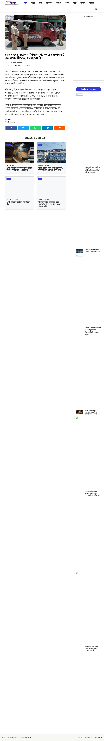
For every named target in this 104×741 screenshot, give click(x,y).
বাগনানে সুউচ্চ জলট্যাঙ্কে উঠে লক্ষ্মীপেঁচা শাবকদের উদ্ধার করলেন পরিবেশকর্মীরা (50, 204)
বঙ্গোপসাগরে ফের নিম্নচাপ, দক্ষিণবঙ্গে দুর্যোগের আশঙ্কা (92, 251)
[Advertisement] (88, 48)
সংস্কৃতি (83, 3)
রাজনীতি (48, 3)
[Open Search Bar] (96, 9)
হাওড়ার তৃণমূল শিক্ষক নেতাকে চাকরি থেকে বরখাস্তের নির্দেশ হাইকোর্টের (92, 493)
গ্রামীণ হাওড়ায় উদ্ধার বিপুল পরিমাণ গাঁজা (18, 203)
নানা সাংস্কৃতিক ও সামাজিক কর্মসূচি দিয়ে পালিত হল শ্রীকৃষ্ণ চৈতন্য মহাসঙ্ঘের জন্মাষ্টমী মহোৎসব (92, 170)
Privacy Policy (88, 737)
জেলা (25, 3)
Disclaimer (98, 737)
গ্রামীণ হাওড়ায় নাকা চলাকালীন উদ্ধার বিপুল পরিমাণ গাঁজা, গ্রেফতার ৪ (19, 169)
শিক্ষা (67, 3)
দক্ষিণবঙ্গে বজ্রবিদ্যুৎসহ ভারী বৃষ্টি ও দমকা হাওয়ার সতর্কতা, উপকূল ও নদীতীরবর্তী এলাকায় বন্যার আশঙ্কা (93, 331)
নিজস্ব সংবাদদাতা (17, 63)
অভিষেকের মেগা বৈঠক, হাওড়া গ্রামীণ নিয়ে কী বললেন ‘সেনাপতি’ (92, 648)
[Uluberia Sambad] (12, 3)
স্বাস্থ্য (74, 3)
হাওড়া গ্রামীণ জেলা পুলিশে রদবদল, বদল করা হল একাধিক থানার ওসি (50, 169)
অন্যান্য (91, 3)
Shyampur (11, 122)
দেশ (40, 3)
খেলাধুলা (59, 3)
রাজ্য (33, 3)
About (80, 737)
